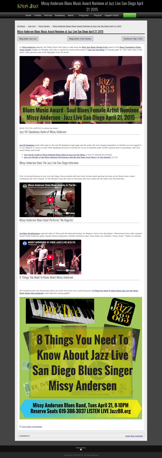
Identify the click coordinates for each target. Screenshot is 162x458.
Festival (48, 15)
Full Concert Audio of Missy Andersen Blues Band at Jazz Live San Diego (54, 154)
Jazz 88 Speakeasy (27, 145)
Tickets (37, 15)
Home (28, 15)
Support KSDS (112, 15)
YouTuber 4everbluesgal (30, 233)
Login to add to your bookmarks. (32, 427)
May (134, 38)
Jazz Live (31, 26)
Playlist (98, 15)
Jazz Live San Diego (96, 49)
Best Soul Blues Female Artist (95, 47)
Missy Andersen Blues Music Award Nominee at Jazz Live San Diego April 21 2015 (87, 26)
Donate (130, 15)
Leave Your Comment (134, 436)
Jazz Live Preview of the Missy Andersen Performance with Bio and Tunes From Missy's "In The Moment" (67, 157)
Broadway (60, 15)
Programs (83, 15)
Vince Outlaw (44, 26)
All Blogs (21, 26)
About (71, 15)
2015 (140, 38)
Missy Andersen (28, 47)
